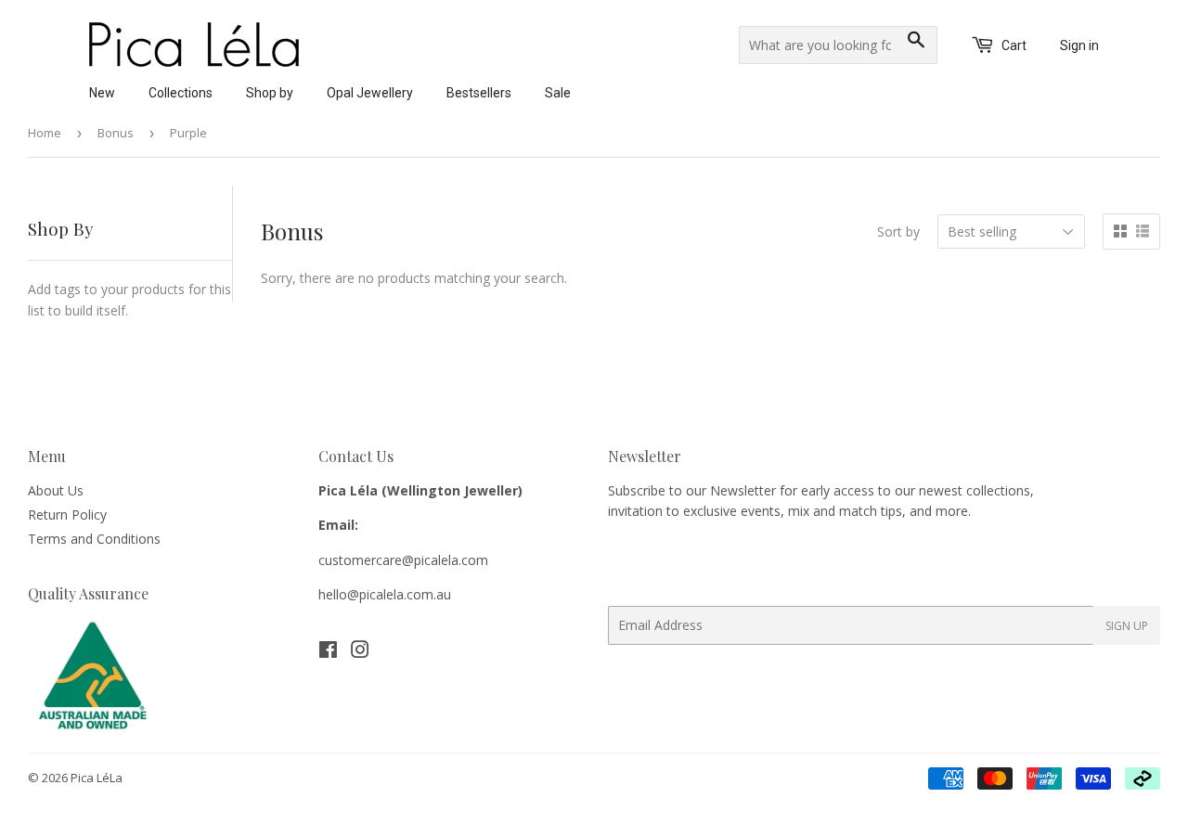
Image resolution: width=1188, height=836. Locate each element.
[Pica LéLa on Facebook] (328, 652)
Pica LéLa (97, 777)
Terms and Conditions (94, 538)
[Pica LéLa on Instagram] (360, 652)
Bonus (115, 132)
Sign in (1079, 45)
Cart (1013, 45)
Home (44, 132)
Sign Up (1126, 626)
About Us (56, 490)
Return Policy (67, 514)
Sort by (898, 231)
